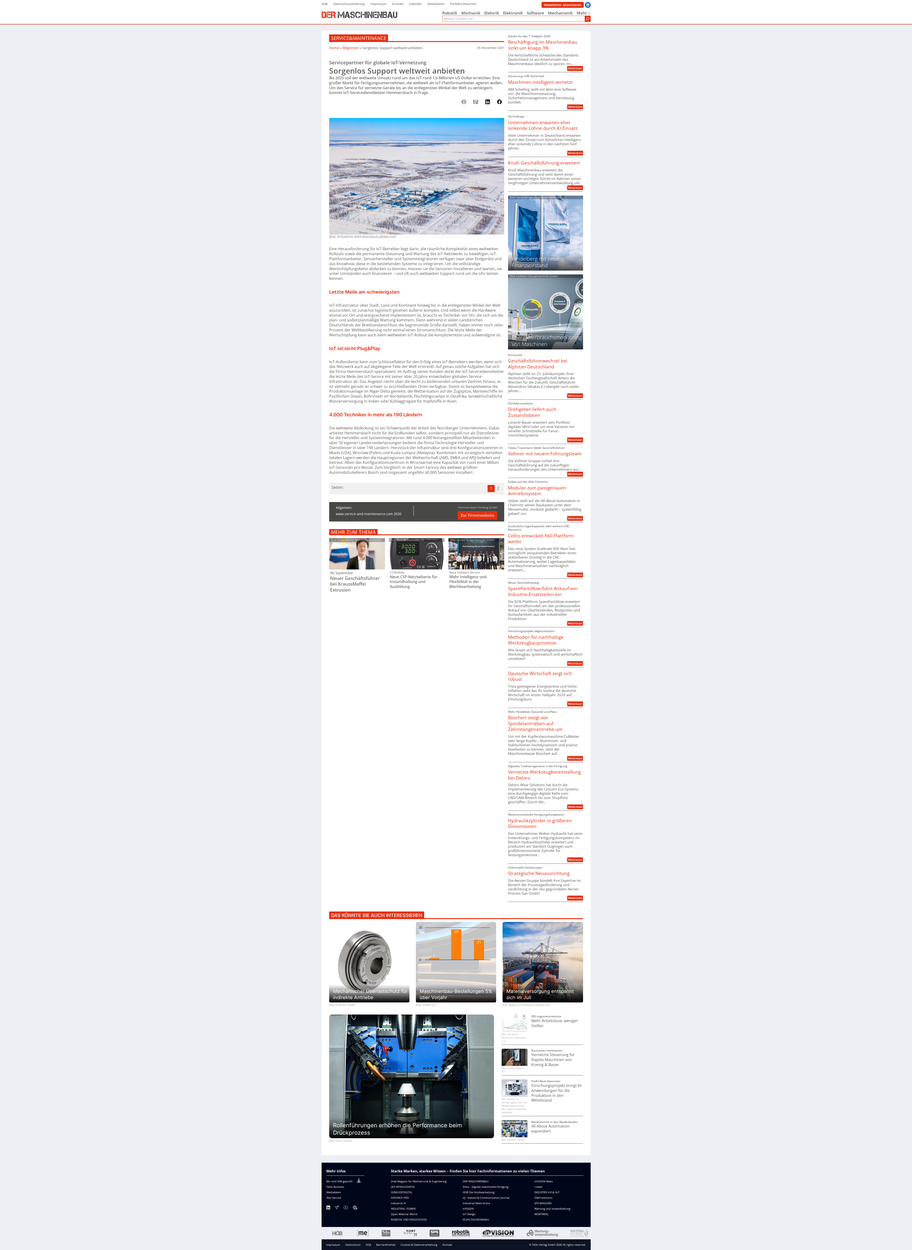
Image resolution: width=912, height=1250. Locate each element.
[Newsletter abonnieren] (336, 1208)
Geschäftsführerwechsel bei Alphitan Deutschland (537, 364)
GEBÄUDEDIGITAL (402, 1192)
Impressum (333, 1244)
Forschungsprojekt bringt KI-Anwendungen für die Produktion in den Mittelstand (556, 1093)
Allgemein (351, 47)
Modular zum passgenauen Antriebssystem (537, 491)
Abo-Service (333, 1197)
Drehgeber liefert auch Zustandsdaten (532, 412)
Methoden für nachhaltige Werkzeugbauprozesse (536, 640)
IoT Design (469, 1214)
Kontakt (447, 1244)
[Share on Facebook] (499, 101)
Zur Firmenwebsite (477, 515)
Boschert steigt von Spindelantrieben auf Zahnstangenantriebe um (535, 723)
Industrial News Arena (476, 1203)
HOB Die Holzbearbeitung (478, 1192)
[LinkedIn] (328, 1208)
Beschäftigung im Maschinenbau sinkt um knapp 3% (542, 45)
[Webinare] (354, 1208)
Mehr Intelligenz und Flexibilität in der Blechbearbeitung (468, 581)
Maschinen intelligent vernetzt (540, 82)
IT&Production (543, 1197)
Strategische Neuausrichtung (539, 873)
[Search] (587, 19)
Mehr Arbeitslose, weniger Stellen (554, 1023)
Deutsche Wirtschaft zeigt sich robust (540, 676)
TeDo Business (335, 1187)
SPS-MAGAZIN (542, 1203)
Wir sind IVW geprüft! (339, 1181)
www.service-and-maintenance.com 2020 (368, 514)
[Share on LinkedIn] (487, 101)
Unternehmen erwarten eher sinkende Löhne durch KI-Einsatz (543, 125)
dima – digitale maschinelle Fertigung (485, 1187)
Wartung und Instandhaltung (552, 1208)
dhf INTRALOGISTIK (403, 1187)
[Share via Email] (475, 101)
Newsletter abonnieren (562, 5)
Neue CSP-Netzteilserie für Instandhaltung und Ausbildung (413, 581)
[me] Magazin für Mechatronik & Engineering (418, 1181)
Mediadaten (333, 1192)
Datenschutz (353, 1244)
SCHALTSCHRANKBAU (476, 1219)
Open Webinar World (404, 1214)
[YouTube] (345, 1208)
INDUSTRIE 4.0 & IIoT (547, 1192)
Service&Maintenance (358, 38)
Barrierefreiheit (385, 1244)
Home (334, 47)
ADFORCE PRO (400, 1197)
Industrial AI (398, 1203)
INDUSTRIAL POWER (403, 1208)
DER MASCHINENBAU (476, 1181)
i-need (538, 1187)
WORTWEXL (541, 1214)
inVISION (468, 1208)
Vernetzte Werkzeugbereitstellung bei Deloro (544, 775)
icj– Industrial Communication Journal (486, 1197)
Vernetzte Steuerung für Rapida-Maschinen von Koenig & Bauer (553, 1059)
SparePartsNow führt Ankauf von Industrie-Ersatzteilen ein (543, 591)
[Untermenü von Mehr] (589, 13)
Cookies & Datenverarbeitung (419, 1244)
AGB (368, 1244)
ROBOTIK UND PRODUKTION (409, 1219)
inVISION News (543, 1181)
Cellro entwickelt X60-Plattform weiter (541, 539)
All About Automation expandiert (550, 1129)
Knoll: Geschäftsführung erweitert (544, 163)
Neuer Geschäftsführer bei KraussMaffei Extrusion (355, 584)
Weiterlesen (575, 68)
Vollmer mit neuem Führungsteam (545, 454)
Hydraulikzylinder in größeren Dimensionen (540, 823)
